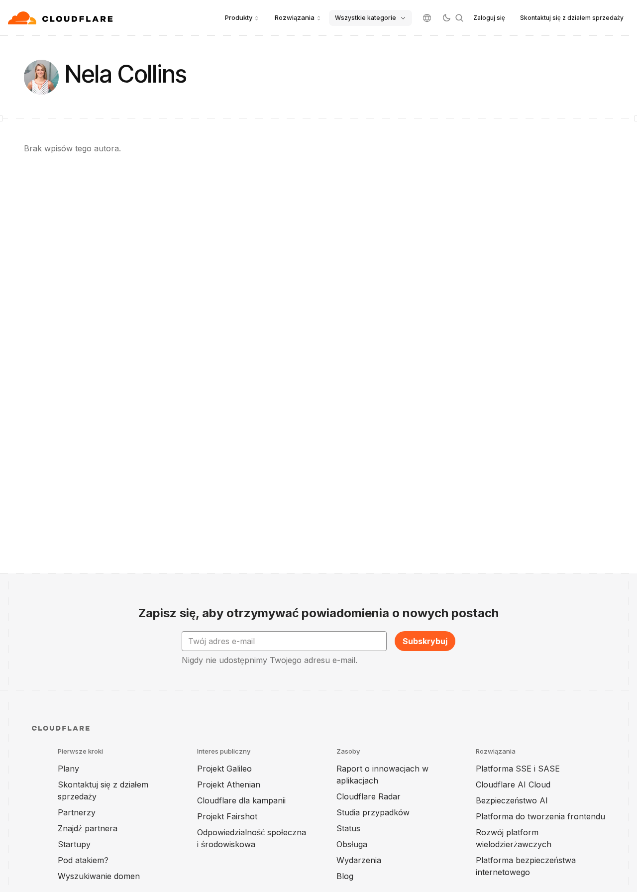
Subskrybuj (425, 641)
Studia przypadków (373, 812)
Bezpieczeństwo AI (512, 800)
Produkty (238, 17)
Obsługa (351, 844)
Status (348, 828)
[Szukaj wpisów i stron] (459, 18)
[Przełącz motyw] (446, 18)
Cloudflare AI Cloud (513, 784)
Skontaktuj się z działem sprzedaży (572, 17)
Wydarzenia (358, 860)
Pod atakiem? (83, 860)
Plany (68, 769)
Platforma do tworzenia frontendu (540, 816)
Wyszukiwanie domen (99, 876)
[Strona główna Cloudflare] (61, 17)
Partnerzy (77, 812)
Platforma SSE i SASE (518, 769)
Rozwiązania (295, 17)
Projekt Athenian (228, 784)
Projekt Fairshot (227, 816)
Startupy (74, 844)
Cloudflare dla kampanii (241, 800)
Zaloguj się (489, 17)
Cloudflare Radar (368, 796)
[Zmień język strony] (427, 18)
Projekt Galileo (224, 769)
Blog (344, 876)
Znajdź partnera (87, 828)
